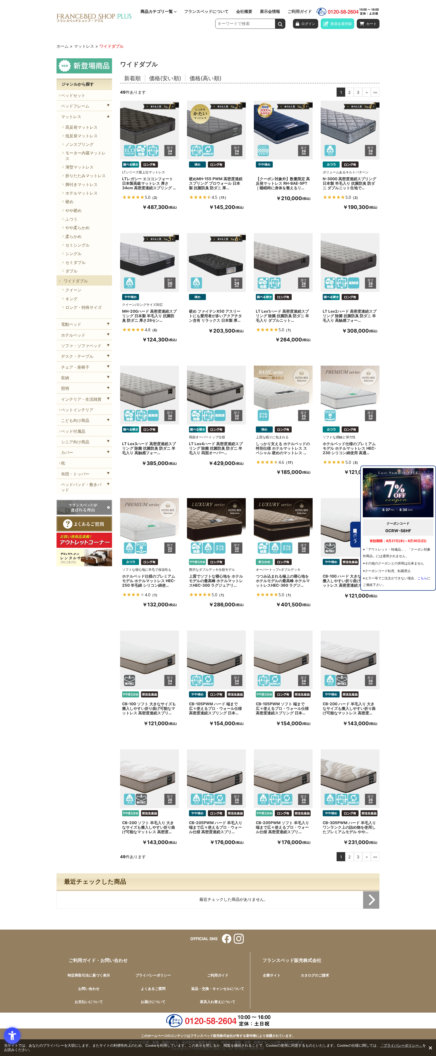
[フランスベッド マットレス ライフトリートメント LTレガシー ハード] (149, 130)
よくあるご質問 (153, 988)
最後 (375, 92)
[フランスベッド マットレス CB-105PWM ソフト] (283, 660)
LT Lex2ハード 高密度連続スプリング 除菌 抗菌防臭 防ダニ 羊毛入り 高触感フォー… (349, 316)
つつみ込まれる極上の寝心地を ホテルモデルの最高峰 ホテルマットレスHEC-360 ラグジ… (283, 581)
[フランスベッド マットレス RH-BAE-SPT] (283, 130)
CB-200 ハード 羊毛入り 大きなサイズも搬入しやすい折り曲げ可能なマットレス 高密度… (349, 708)
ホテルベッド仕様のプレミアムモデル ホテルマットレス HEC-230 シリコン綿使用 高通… (349, 448)
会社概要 (244, 12)
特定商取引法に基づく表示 (89, 975)
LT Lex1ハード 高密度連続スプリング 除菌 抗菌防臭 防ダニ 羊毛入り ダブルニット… (282, 316)
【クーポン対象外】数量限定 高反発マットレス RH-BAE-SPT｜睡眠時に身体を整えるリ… (283, 183)
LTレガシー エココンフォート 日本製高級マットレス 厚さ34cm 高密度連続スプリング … (149, 183)
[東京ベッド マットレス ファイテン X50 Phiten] (216, 262)
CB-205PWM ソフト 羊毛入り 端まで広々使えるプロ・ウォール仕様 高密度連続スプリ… (282, 827)
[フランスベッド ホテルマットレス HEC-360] (283, 527)
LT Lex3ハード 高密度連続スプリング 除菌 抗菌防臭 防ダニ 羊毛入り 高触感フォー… (149, 448)
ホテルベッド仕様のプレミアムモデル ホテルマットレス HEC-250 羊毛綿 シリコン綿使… (148, 581)
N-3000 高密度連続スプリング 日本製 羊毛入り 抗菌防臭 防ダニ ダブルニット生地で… (349, 183)
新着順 (132, 78)
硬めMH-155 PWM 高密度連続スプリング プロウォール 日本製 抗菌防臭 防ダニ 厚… (215, 183)
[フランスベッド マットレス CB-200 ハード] (350, 660)
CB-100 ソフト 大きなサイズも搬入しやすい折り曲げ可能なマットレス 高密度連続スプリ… (149, 708)
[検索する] (280, 24)
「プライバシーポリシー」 (401, 1045)
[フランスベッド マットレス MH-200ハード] (149, 262)
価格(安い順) (165, 78)
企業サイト (272, 975)
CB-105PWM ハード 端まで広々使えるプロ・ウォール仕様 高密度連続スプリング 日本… (215, 708)
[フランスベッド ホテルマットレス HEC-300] (216, 527)
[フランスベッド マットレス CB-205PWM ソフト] (283, 778)
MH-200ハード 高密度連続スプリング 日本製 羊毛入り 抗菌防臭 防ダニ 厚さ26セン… (149, 316)
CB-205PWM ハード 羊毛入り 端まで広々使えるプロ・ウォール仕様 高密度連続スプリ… (215, 827)
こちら (422, 578)
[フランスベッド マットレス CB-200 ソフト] (149, 778)
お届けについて (153, 1001)
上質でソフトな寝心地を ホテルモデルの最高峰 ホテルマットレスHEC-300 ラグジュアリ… (216, 581)
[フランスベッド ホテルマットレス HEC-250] (149, 527)
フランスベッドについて (206, 12)
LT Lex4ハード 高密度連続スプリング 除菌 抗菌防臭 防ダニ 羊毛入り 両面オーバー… (216, 448)
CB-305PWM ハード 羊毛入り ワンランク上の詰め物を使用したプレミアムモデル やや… (349, 827)
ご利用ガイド (300, 12)
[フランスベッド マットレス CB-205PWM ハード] (216, 778)
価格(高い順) (205, 78)
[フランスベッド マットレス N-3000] (350, 130)
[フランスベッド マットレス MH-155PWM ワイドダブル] (216, 130)
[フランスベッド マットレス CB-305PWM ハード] (350, 778)
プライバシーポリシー (153, 975)
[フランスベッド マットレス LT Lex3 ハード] (149, 395)
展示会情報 (270, 12)
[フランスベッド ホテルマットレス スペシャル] (283, 395)
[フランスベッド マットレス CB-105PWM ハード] (216, 660)
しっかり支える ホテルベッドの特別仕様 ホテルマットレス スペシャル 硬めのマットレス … (283, 448)
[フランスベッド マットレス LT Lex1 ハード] (283, 262)
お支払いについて (89, 1001)
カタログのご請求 (315, 975)
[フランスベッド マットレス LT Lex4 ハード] (216, 395)
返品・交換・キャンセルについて (217, 988)
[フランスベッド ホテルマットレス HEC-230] (350, 395)
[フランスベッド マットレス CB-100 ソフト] (149, 660)
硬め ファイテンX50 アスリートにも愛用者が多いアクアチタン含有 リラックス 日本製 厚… (215, 316)
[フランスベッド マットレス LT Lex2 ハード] (350, 262)
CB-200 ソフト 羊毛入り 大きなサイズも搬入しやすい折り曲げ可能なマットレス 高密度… (148, 827)
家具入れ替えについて (217, 1001)
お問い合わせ (88, 988)
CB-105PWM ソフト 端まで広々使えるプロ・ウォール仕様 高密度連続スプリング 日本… (282, 708)
